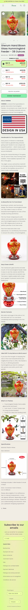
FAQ (4, 562)
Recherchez (6, 548)
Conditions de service (9, 580)
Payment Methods (8, 569)
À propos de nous (8, 552)
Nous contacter (7, 555)
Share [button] (4, 508)
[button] (3, 5)
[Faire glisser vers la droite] (17, 40)
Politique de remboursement (11, 573)
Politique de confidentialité (11, 566)
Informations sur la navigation (12, 576)
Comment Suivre (8, 559)
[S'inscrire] (23, 538)
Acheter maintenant (14, 96)
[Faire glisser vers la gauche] (10, 40)
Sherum (19, 606)
